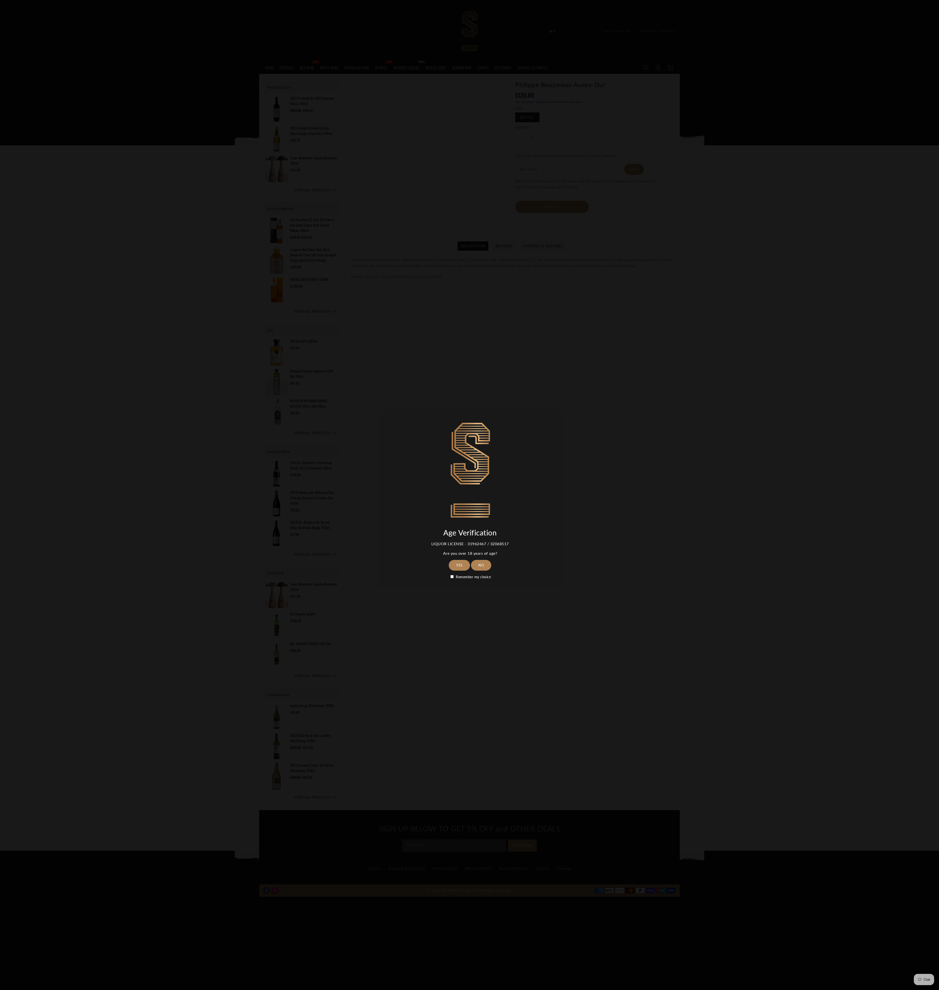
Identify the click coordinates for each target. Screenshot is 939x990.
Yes (459, 565)
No (481, 565)
